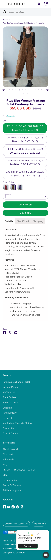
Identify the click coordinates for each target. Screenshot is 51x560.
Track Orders (9, 397)
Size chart (8, 454)
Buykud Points (10, 387)
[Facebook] (4, 506)
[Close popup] (38, 532)
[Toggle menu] (4, 4)
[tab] (9, 221)
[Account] (39, 3)
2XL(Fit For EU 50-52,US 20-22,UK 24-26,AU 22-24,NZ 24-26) (25, 162)
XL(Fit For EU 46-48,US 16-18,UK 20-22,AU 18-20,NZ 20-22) (25, 150)
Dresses (6, 544)
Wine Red (6, 187)
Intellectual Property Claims (17, 423)
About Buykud (10, 449)
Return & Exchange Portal (16, 381)
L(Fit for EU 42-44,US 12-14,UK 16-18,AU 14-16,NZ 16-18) (24, 139)
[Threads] (22, 506)
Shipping (7, 407)
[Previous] (3, 90)
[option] (25, 56)
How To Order (10, 402)
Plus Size (14, 544)
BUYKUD (21, 553)
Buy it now (25, 212)
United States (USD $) (15, 523)
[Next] (47, 90)
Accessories (7, 548)
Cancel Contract (11, 433)
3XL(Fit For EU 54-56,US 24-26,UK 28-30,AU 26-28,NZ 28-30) (25, 173)
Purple (20, 187)
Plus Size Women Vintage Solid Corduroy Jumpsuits (23, 23)
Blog (5, 474)
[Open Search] (4, 12)
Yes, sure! (27, 546)
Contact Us (8, 428)
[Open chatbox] (46, 555)
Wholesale (8, 459)
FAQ (5, 464)
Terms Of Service (12, 485)
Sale (11, 541)
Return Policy (9, 412)
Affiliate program (12, 490)
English (37, 523)
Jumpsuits (11, 116)
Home (5, 19)
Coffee (13, 187)
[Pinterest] (17, 506)
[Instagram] (13, 506)
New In (5, 541)
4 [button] (19, 90)
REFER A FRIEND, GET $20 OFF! (20, 469)
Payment (7, 418)
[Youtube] (8, 506)
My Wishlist (9, 392)
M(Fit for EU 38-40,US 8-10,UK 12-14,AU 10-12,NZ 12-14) (25, 128)
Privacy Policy (10, 480)
